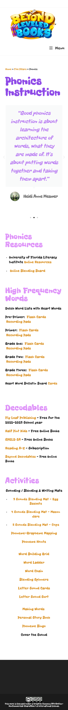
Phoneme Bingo (34, 626)
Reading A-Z (15, 448)
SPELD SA (13, 439)
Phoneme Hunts (34, 542)
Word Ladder (34, 562)
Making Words (34, 609)
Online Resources (38, 262)
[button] (4, 157)
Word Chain (34, 571)
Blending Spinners (34, 579)
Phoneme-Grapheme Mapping (34, 533)
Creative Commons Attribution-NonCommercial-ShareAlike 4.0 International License (36, 704)
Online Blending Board (27, 271)
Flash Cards (36, 317)
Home (8, 69)
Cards (52, 383)
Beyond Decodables (20, 457)
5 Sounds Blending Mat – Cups (36, 525)
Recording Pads (18, 322)
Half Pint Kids (16, 431)
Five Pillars (20, 69)
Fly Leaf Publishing (20, 418)
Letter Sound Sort (34, 597)
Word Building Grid (34, 554)
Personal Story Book (34, 617)
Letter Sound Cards (34, 588)
